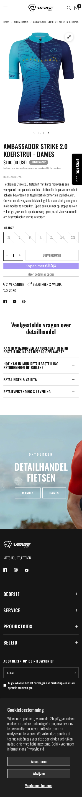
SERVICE (11, 610)
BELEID (10, 642)
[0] (76, 8)
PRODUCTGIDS (17, 626)
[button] (28, 492)
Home (6, 22)
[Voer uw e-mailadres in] (74, 672)
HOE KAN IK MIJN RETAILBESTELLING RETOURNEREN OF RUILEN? (30, 365)
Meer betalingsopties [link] (41, 274)
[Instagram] (19, 570)
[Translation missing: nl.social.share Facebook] (6, 301)
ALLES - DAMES (21, 22)
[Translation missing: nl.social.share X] (15, 301)
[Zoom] (69, 37)
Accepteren (38, 761)
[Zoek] (69, 8)
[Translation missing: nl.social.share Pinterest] (25, 301)
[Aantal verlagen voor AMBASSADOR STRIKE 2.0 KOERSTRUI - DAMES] (7, 255)
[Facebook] (8, 570)
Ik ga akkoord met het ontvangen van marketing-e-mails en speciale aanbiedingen (41, 685)
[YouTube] (30, 570)
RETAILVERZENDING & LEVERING (27, 391)
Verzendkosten (23, 168)
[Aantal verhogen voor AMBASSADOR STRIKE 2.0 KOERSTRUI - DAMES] (19, 255)
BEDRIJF (11, 594)
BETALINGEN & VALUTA (20, 379)
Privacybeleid (35, 749)
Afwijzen (39, 773)
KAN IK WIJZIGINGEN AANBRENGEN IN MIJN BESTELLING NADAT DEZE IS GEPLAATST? (35, 349)
